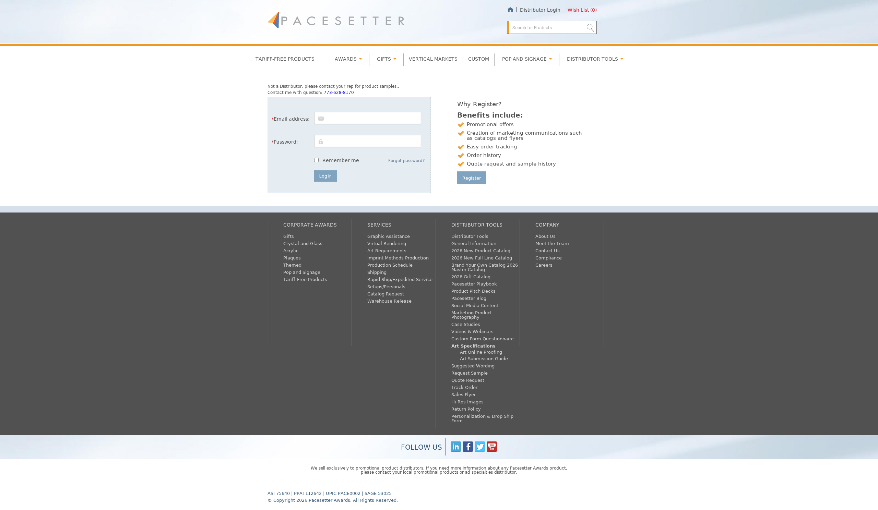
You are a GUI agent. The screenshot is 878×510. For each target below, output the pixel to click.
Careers (544, 265)
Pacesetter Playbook (474, 283)
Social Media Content (474, 305)
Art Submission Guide (484, 358)
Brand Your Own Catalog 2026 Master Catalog (484, 267)
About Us (545, 236)
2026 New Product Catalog (480, 250)
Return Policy (466, 408)
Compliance (548, 257)
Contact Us (547, 250)
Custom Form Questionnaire (482, 338)
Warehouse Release (389, 301)
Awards (346, 59)
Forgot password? (406, 160)
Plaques (292, 257)
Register (471, 178)
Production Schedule (390, 265)
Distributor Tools (469, 236)
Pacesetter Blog (468, 298)
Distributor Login (540, 9)
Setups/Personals (386, 286)
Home (510, 9)
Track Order (464, 387)
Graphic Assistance (388, 236)
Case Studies (465, 324)
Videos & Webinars (472, 331)
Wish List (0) (582, 9)
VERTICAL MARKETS (433, 59)
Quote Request (467, 380)
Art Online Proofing (481, 352)
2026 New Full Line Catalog (481, 257)
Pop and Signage (301, 272)
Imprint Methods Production (398, 257)
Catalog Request (385, 293)
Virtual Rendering (386, 243)
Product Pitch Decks (473, 291)
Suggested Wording (473, 365)
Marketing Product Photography (471, 314)
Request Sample (469, 373)
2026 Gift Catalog (470, 276)
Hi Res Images (467, 401)
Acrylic (290, 250)
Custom (478, 59)
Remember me (340, 160)
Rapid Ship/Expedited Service (399, 279)
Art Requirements (386, 250)
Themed (292, 265)
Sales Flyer (463, 394)
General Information (473, 243)
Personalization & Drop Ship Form (482, 418)
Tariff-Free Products (285, 59)
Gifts (384, 59)
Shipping (377, 272)
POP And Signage (524, 59)
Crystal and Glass (302, 243)
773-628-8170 (339, 92)
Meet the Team (552, 243)
